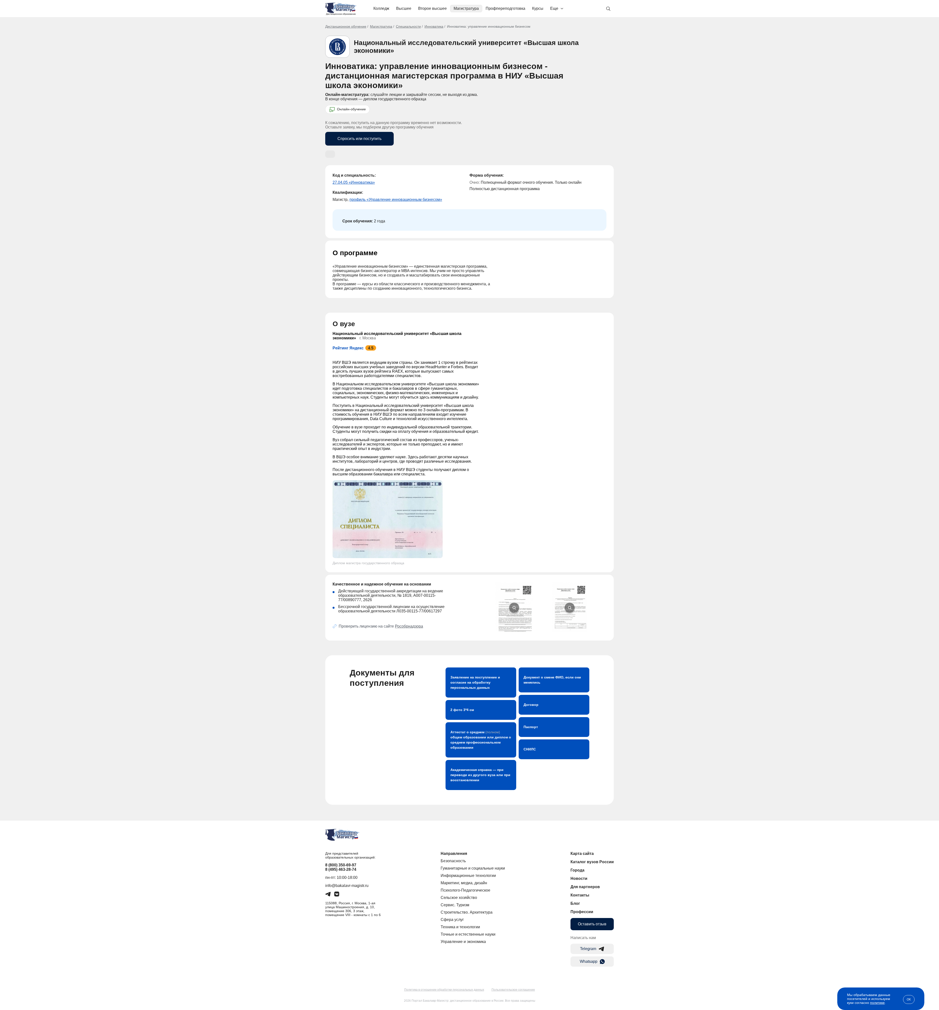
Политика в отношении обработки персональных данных (444, 989)
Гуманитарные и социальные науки (473, 868)
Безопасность (453, 861)
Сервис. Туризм (455, 905)
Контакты (579, 895)
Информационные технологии (468, 875)
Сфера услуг (452, 920)
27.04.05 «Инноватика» (354, 182)
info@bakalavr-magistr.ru (347, 886)
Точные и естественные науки (468, 934)
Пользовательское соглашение (513, 989)
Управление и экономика (463, 942)
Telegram (588, 949)
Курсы (537, 8)
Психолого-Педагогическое (465, 890)
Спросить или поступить (359, 139)
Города (577, 870)
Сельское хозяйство (459, 897)
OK (909, 999)
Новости (578, 878)
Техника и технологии (460, 927)
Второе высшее (432, 8)
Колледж (381, 8)
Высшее (403, 8)
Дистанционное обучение (345, 26)
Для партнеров (585, 887)
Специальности (408, 26)
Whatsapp (588, 961)
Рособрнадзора (409, 626)
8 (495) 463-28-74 (340, 869)
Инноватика (434, 26)
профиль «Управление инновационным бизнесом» (395, 199)
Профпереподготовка (505, 8)
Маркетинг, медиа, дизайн (464, 883)
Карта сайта (582, 853)
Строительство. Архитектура (466, 912)
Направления (454, 853)
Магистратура (466, 8)
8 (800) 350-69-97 (340, 865)
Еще (554, 8)
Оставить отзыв (592, 924)
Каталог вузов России (592, 862)
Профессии (581, 912)
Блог (575, 903)
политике (877, 1003)
